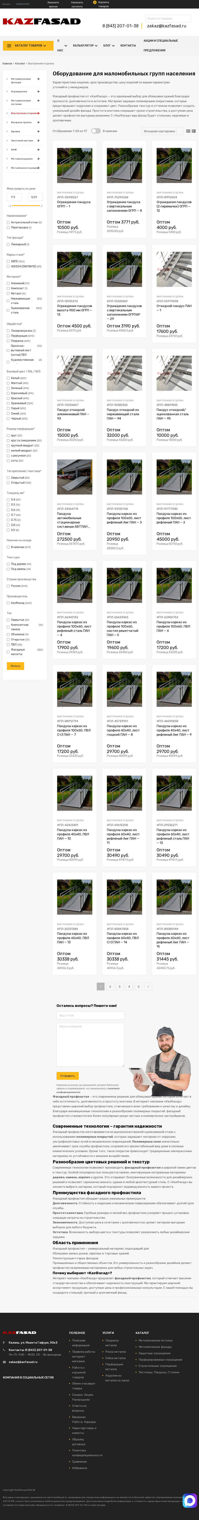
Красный (16, 398)
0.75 (14, 519)
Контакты (128, 45)
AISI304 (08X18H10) (23, 266)
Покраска (17, 340)
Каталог (20, 63)
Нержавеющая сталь (20, 301)
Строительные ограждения (158, 1366)
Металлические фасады (21, 81)
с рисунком (18, 455)
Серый (15, 408)
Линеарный (18, 244)
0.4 (13, 499)
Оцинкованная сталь (20, 310)
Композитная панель (19, 627)
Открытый (18, 482)
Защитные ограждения (154, 1353)
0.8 (13, 525)
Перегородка (19, 227)
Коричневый (19, 393)
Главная (7, 63)
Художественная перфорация (22, 362)
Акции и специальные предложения (161, 45)
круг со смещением (23, 440)
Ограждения (19, 91)
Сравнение (79, 1461)
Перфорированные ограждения (160, 1359)
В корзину (90, 231)
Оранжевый (18, 403)
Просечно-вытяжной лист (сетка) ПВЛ (21, 350)
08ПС (14, 261)
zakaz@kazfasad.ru (166, 25)
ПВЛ (14, 644)
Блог (107, 45)
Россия (15, 585)
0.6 (13, 509)
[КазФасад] (42, 23)
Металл (16, 293)
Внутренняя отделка (24, 113)
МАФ (14, 149)
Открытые (18, 639)
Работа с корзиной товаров (79, 1372)
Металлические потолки (21, 102)
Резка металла (115, 1351)
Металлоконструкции (24, 168)
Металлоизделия (22, 158)
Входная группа (21, 122)
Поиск (187, 19)
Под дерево (18, 563)
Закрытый (17, 477)
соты (14, 460)
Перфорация (19, 335)
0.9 (13, 530)
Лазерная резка (21, 330)
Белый (15, 378)
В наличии (17, 547)
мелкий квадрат (21, 450)
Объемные (17, 634)
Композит (17, 288)
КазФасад (17, 602)
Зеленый (16, 388)
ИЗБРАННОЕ (23, 4)
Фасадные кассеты (18, 652)
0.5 (13, 504)
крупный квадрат (22, 445)
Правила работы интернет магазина (83, 1356)
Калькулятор (83, 45)
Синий (15, 413)
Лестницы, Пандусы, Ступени (159, 1372)
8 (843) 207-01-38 (121, 25)
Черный (16, 418)
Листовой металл (22, 140)
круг (14, 435)
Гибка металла (115, 1358)
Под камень (18, 569)
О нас (60, 45)
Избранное (79, 1468)
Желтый (16, 383)
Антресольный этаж (24, 222)
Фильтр (15, 666)
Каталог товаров (28, 45)
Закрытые (17, 619)
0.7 (13, 514)
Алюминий (17, 283)
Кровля (15, 131)
